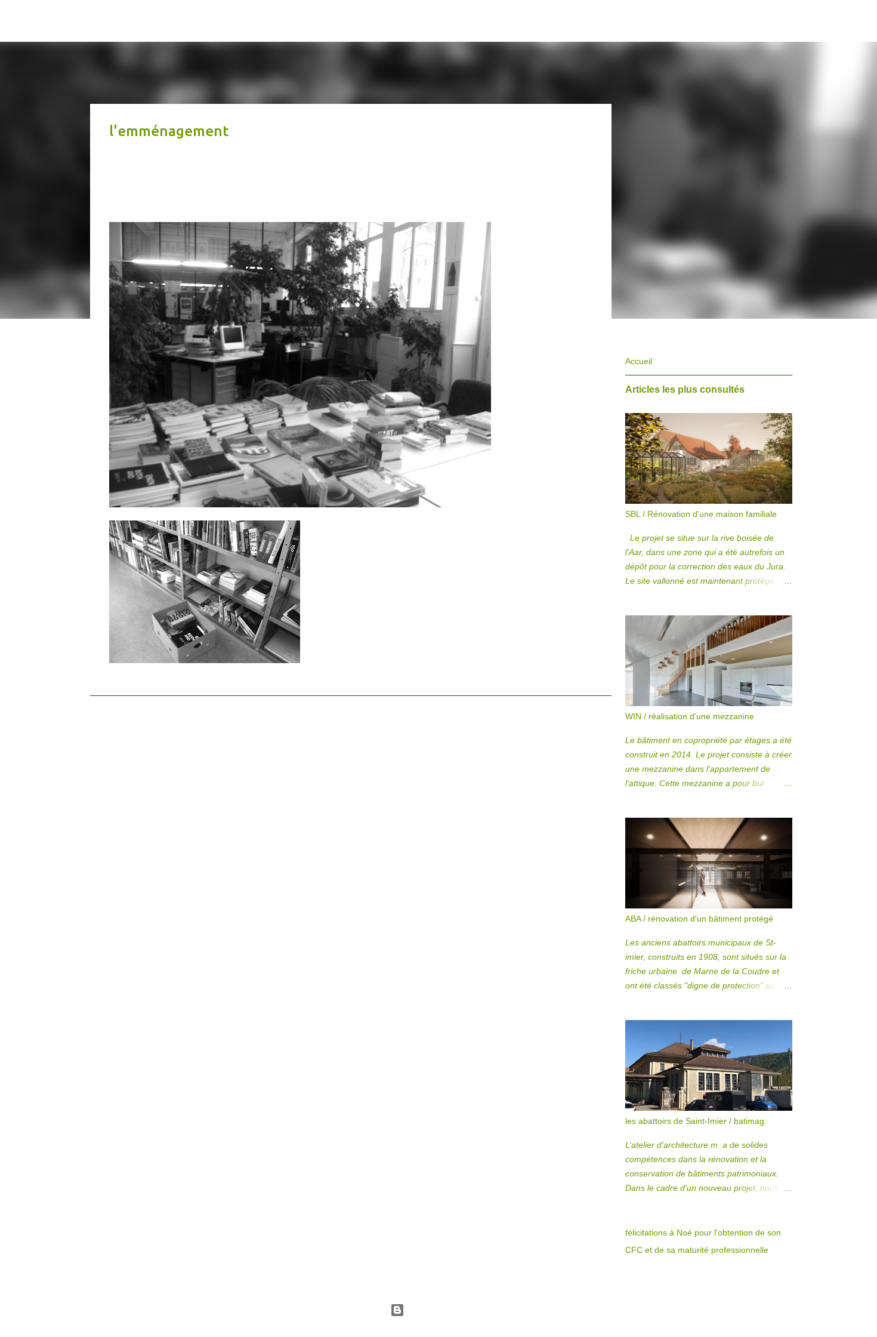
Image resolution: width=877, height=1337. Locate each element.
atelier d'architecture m (249, 20)
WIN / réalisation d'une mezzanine (689, 716)
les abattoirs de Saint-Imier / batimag (694, 1121)
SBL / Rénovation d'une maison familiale (701, 514)
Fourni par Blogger (445, 1310)
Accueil (638, 361)
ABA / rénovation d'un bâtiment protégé (699, 918)
